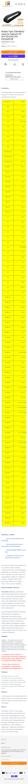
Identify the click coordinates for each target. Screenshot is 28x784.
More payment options (13, 59)
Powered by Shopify (19, 779)
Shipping (3, 46)
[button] (5, 41)
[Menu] (24, 4)
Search (3, 743)
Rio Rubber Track (11, 779)
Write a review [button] (14, 79)
